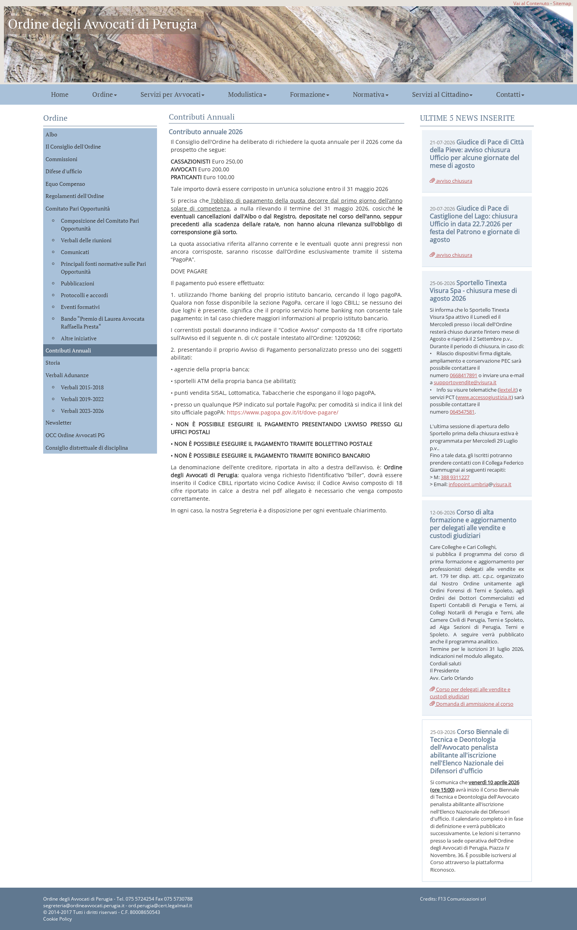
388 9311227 (455, 477)
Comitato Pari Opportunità (78, 208)
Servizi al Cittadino (440, 94)
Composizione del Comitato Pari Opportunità (100, 224)
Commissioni (61, 159)
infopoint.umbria (468, 484)
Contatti (508, 94)
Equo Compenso (65, 183)
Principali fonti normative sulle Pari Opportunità (103, 267)
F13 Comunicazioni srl (462, 898)
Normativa (369, 94)
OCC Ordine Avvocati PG (75, 435)
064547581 (462, 411)
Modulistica (245, 94)
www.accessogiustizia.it (484, 397)
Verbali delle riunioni (86, 240)
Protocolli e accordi (84, 295)
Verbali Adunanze (67, 375)
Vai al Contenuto (531, 3)
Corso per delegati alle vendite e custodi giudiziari (470, 693)
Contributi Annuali (68, 350)
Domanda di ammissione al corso (474, 703)
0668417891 (463, 375)
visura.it (502, 484)
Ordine (102, 94)
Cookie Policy (57, 918)
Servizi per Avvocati (171, 94)
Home (60, 94)
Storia (53, 362)
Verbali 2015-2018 (82, 387)
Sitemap (562, 3)
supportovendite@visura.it (465, 382)
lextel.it (507, 389)
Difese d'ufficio (64, 171)
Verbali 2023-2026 (82, 410)
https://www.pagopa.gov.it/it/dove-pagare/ (282, 412)
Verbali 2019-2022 (82, 399)
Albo (51, 134)
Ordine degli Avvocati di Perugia (102, 24)
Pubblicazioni (77, 283)
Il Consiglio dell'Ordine (73, 146)
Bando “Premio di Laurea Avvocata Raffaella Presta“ (102, 322)
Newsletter (58, 422)
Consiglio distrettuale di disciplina (87, 447)
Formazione (307, 94)
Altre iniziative (79, 338)
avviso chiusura (453, 180)
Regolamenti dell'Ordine (75, 196)
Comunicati (75, 252)
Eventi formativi (80, 307)
